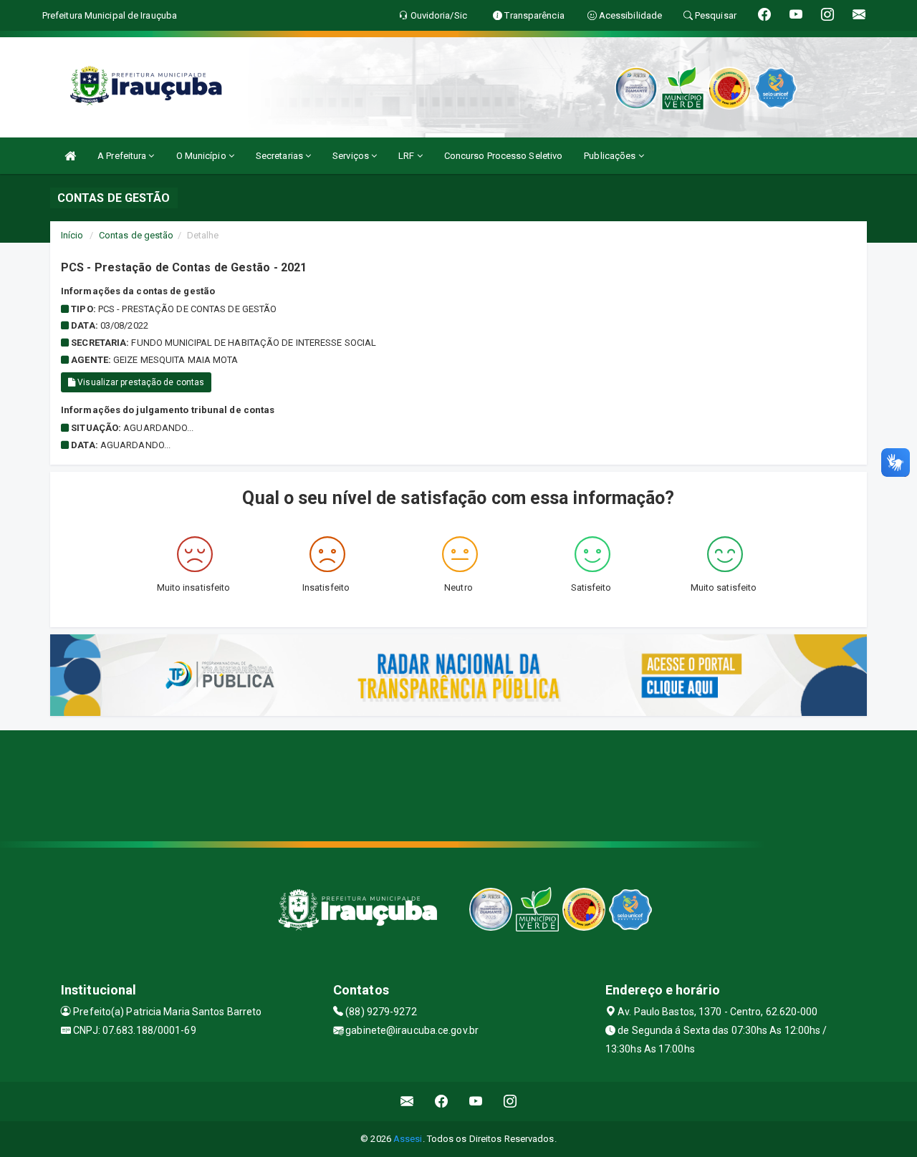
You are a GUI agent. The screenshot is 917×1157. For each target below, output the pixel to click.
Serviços (351, 155)
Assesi (408, 1138)
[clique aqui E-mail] (407, 1101)
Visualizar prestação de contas (139, 382)
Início (72, 235)
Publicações (611, 155)
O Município (202, 155)
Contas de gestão (136, 235)
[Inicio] (70, 155)
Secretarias (280, 155)
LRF (407, 155)
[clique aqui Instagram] (510, 1101)
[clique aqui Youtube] (476, 1101)
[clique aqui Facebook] (441, 1101)
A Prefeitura (122, 155)
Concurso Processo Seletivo (503, 155)
